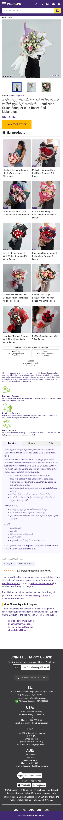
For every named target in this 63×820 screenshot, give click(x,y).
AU (39, 800)
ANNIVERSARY (26, 563)
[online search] (57, 10)
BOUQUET (9, 563)
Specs (31, 443)
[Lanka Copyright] (5, 797)
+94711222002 (41, 701)
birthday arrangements (41, 583)
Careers (46, 793)
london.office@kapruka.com (34, 744)
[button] (53, 75)
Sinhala (27, 800)
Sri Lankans (43, 797)
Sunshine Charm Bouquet (20, 624)
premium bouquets (11, 583)
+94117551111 (38, 695)
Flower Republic (16, 96)
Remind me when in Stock (31, 815)
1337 (44, 677)
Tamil (35, 800)
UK (43, 800)
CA (51, 800)
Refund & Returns (33, 793)
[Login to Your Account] (59, 5)
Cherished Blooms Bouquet (21, 621)
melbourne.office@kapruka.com (34, 766)
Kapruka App (36, 781)
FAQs (54, 793)
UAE (47, 800)
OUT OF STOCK (18, 124)
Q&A (51, 443)
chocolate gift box (17, 630)
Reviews (19, 793)
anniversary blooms (38, 595)
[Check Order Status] (53, 5)
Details (12, 443)
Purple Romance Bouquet (20, 627)
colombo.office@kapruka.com (34, 698)
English (20, 800)
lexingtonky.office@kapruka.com (34, 723)
